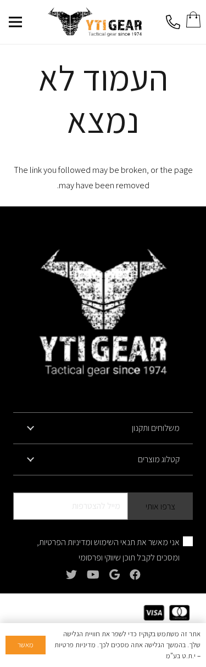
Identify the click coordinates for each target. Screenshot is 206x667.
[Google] (114, 574)
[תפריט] (15, 22)
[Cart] (192, 22)
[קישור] (95, 22)
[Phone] (170, 22)
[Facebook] (135, 574)
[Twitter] (71, 574)
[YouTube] (93, 574)
